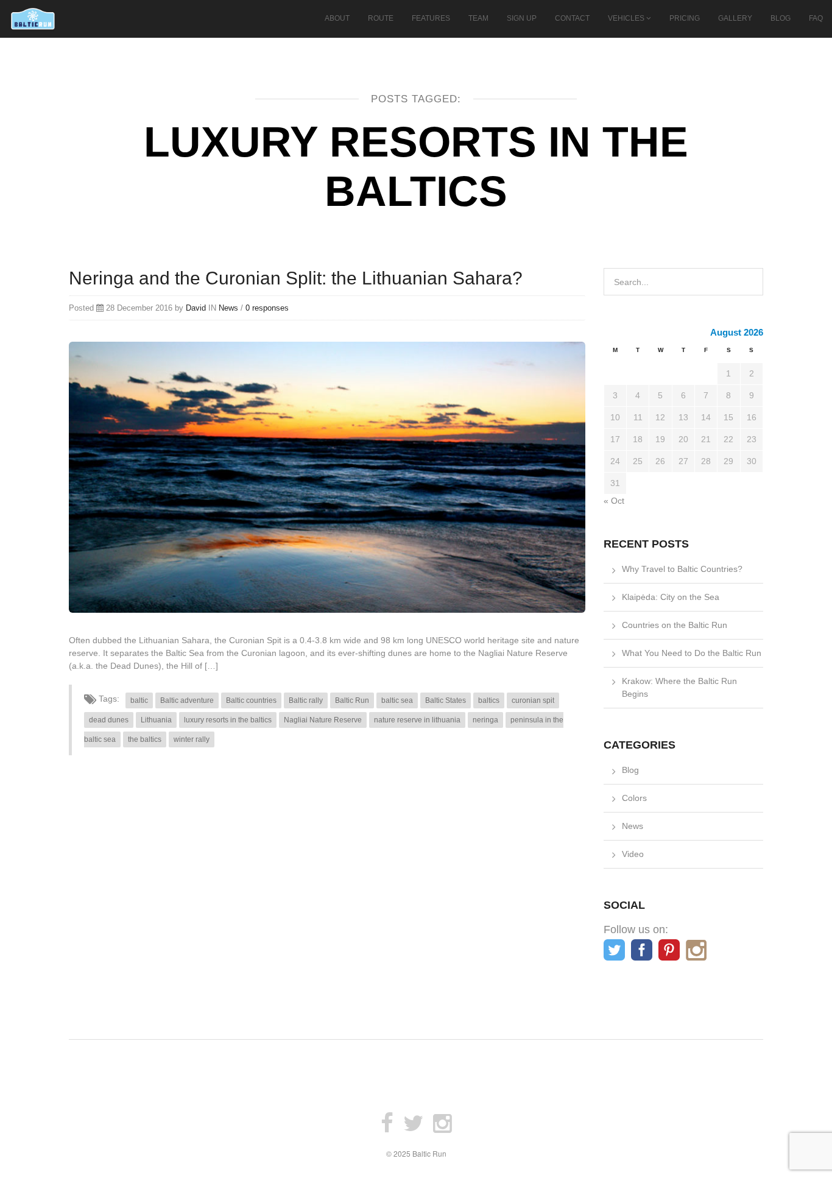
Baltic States (445, 700)
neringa (485, 720)
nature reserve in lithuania (417, 720)
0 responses (267, 307)
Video (633, 854)
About (337, 18)
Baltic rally (306, 700)
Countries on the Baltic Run (674, 625)
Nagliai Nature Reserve (323, 720)
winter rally (192, 739)
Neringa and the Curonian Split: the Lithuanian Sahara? (296, 278)
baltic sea (397, 700)
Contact (572, 18)
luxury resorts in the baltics (228, 720)
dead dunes (109, 720)
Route (380, 18)
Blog (780, 18)
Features (431, 18)
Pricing (684, 18)
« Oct (614, 501)
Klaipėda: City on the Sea (670, 597)
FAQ (816, 18)
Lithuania (156, 720)
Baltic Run (352, 700)
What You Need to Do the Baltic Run (691, 653)
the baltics (144, 739)
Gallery (735, 18)
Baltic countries (251, 700)
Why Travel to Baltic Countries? (682, 569)
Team (478, 18)
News (228, 307)
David (196, 307)
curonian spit (533, 700)
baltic (139, 700)
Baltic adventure (187, 700)
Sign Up (522, 18)
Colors (634, 798)
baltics (488, 700)
